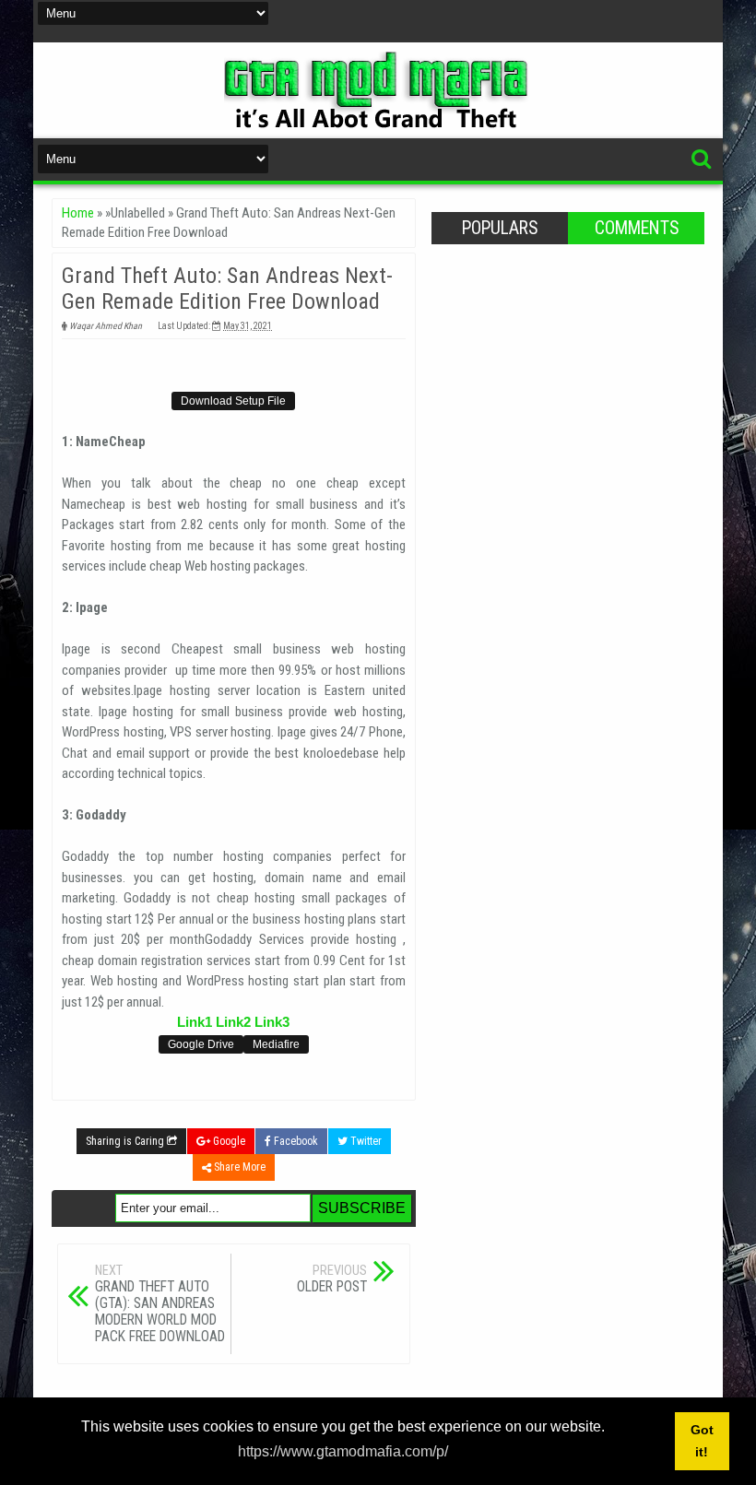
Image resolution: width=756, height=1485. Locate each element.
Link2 (233, 1022)
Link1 (194, 1022)
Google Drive (201, 1044)
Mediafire (276, 1044)
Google (227, 1141)
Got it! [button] (702, 1440)
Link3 (271, 1022)
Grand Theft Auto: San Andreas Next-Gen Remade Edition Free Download (227, 288)
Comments (637, 228)
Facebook (294, 1141)
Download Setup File (233, 401)
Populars (499, 228)
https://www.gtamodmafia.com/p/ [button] (343, 1451)
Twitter (365, 1141)
